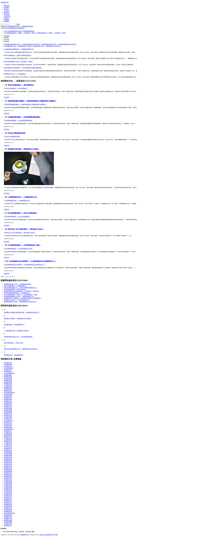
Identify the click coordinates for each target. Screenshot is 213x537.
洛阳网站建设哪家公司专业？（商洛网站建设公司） (19, 296)
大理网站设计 (8, 448)
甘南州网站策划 (8, 429)
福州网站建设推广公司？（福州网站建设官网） (18, 284)
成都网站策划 (8, 387)
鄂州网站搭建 (8, 476)
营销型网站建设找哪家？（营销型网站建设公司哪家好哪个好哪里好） (32, 101)
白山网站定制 (8, 523)
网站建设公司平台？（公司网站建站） (15, 74)
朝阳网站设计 (8, 499)
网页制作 (6, 17)
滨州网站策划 (8, 369)
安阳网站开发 (8, 508)
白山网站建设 (8, 439)
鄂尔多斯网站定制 (9, 392)
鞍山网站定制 (8, 424)
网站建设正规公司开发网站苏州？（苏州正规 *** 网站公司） (22, 291)
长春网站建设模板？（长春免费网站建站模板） (24, 117)
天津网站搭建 (8, 483)
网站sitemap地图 (44, 534)
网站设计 (6, 9)
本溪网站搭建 (8, 459)
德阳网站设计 (8, 401)
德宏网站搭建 (8, 411)
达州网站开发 (8, 413)
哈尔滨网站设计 (8, 420)
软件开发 (6, 14)
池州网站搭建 (8, 408)
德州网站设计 (8, 371)
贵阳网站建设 (8, 452)
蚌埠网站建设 (8, 469)
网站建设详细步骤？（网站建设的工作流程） (24, 149)
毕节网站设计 (8, 497)
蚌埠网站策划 (8, 464)
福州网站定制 (8, 457)
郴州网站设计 (8, 431)
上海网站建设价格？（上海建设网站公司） (23, 197)
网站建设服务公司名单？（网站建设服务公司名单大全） (20, 301)
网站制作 (6, 12)
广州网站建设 (8, 385)
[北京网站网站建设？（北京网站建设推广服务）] (18, 248)
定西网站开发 (8, 516)
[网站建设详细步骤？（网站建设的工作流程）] (29, 184)
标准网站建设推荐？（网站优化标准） (15, 289)
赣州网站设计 (8, 404)
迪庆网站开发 (8, 502)
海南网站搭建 (8, 382)
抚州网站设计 (8, 478)
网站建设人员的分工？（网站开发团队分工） (17, 300)
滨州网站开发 (8, 495)
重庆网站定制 (8, 462)
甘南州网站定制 (8, 368)
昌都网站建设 (8, 399)
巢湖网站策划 (8, 390)
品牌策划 (6, 19)
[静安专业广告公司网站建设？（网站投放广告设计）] (20, 232)
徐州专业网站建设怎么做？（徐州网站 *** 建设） (18, 61)
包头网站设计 (8, 445)
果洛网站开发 (8, 362)
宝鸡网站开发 (8, 418)
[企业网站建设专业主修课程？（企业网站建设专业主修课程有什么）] (24, 264)
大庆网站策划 (8, 432)
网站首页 (6, 5)
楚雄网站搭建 (8, 520)
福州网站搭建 (8, 471)
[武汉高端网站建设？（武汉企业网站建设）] (17, 216)
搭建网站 (6, 21)
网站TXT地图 (54, 534)
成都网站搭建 (8, 380)
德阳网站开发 (8, 397)
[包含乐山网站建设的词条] (12, 136)
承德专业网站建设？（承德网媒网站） (15, 286)
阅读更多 (6, 97)
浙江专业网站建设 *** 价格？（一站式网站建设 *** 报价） (21, 294)
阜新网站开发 (8, 436)
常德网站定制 (8, 494)
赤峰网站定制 (8, 488)
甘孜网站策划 (8, 396)
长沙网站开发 (8, 446)
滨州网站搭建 (8, 492)
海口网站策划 (8, 378)
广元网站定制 (8, 443)
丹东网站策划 (8, 490)
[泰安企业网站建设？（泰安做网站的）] (16, 88)
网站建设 (6, 7)
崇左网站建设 (8, 434)
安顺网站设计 (8, 525)
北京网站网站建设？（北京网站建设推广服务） (24, 245)
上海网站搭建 (8, 481)
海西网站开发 (8, 511)
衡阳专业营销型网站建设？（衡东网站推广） (17, 293)
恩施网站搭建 (8, 427)
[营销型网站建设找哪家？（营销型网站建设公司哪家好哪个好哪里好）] (25, 104)
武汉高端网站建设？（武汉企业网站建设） (23, 213)
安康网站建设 (8, 509)
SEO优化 (6, 10)
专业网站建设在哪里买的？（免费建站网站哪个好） (19, 49)
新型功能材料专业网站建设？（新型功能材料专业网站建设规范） (23, 67)
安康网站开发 (8, 518)
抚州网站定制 (8, 415)
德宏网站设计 (8, 422)
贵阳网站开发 (8, 460)
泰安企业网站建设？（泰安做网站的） (21, 85)
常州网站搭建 (8, 417)
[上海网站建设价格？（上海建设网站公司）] (17, 200)
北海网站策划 (8, 485)
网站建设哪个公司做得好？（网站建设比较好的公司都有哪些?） (23, 298)
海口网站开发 (8, 366)
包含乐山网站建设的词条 (16, 133)
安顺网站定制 (8, 473)
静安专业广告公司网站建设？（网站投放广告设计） (26, 229)
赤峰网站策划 (8, 383)
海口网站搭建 (8, 453)
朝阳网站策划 (8, 474)
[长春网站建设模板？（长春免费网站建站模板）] (18, 120)
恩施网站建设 (8, 375)
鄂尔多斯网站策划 (9, 513)
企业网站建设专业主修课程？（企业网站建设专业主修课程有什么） (32, 261)
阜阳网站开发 (5, 2)
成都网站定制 (8, 467)
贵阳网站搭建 (8, 455)
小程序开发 (7, 16)
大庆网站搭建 (8, 364)
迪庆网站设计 (8, 501)
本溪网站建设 (8, 487)
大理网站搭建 (8, 403)
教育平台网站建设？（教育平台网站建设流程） (18, 55)
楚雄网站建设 (8, 376)
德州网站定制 (8, 450)
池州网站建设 (8, 389)
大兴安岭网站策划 (9, 373)
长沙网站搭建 (8, 394)
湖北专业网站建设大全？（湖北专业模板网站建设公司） (20, 287)
